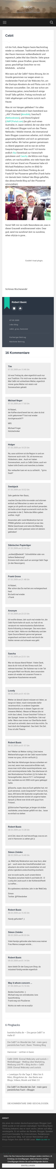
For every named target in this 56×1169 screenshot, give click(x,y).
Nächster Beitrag (17, 341)
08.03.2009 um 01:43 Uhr (19, 694)
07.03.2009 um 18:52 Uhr (19, 489)
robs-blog (13, 324)
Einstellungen (28, 1166)
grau (17, 329)
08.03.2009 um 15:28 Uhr (19, 830)
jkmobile (25, 114)
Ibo (14, 152)
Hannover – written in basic (20, 1052)
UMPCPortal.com (14, 121)
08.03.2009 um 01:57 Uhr (19, 745)
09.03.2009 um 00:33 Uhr (19, 935)
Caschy (24, 156)
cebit (11, 329)
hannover (24, 329)
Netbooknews (12, 117)
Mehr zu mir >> (43, 1139)
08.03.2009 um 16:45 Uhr (19, 913)
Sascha (12, 653)
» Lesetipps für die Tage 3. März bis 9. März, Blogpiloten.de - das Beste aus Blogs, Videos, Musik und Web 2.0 (25, 1077)
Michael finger (15, 400)
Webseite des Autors (20, 308)
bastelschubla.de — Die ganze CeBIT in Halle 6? (26, 1034)
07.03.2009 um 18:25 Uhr (19, 447)
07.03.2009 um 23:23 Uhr (19, 614)
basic (28, 7)
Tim (10, 366)
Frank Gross (14, 576)
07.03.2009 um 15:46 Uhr (19, 369)
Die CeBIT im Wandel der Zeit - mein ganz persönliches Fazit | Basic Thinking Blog (27, 1044)
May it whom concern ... (20, 983)
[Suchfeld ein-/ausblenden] (51, 22)
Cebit (9, 35)
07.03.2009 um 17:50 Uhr (19, 403)
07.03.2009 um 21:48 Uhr (19, 579)
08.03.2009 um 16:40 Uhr (19, 855)
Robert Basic (14, 742)
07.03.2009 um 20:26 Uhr (19, 548)
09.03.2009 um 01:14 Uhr (19, 960)
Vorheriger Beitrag (17, 337)
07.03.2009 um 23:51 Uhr (19, 656)
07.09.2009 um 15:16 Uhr (19, 986)
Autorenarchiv (14, 308)
